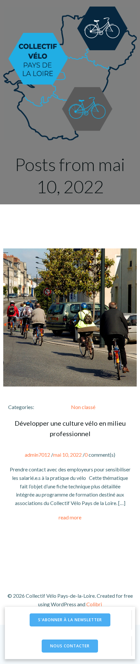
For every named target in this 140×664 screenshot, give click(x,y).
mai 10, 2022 (67, 454)
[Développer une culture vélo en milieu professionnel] (70, 317)
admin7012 (37, 454)
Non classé (83, 407)
